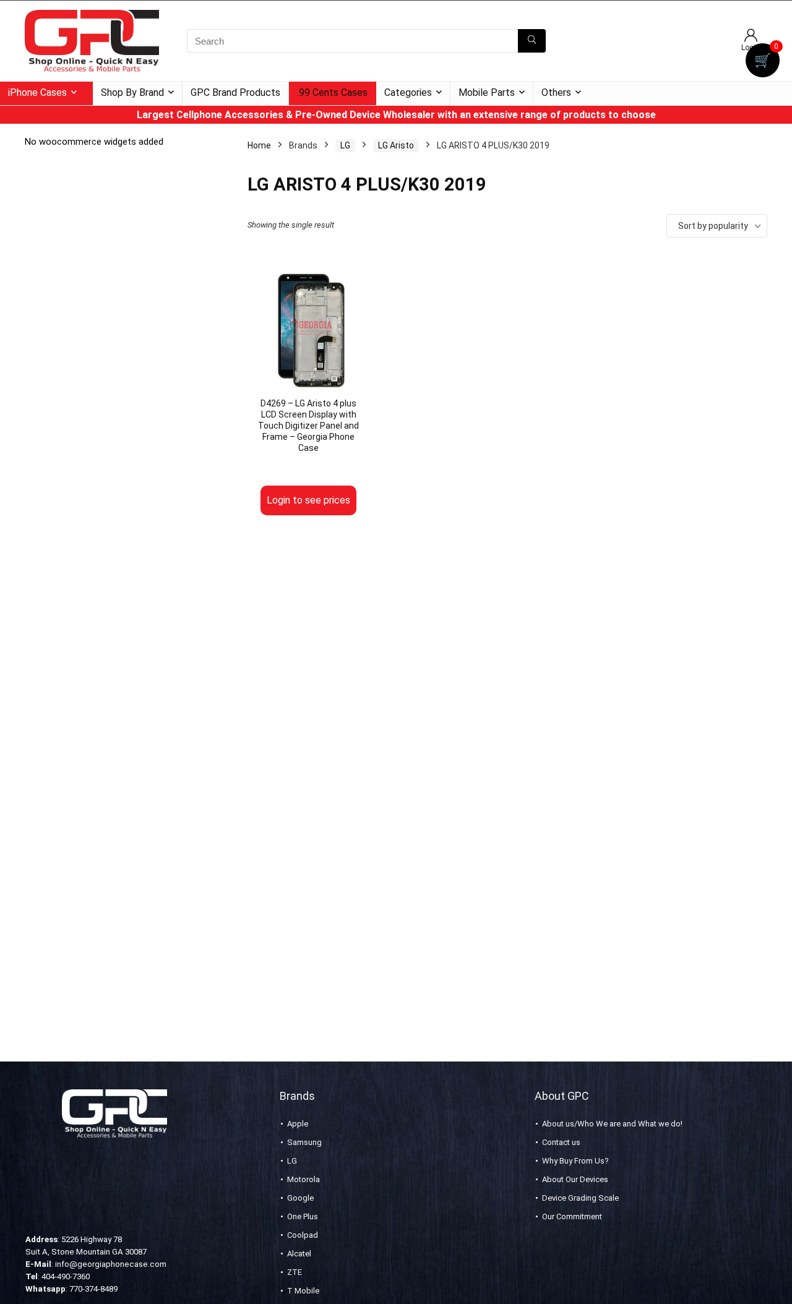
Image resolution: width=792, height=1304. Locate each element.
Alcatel (299, 1253)
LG (345, 145)
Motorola (303, 1179)
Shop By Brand (132, 92)
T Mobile (303, 1290)
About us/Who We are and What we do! (612, 1123)
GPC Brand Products (235, 92)
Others (556, 92)
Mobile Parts (486, 92)
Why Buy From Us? (575, 1160)
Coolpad (302, 1235)
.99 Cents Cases (332, 92)
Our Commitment (572, 1216)
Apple (297, 1123)
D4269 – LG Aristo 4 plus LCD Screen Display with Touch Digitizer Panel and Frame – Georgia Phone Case (308, 425)
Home (259, 145)
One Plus (302, 1216)
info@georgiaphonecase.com (110, 1264)
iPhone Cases (37, 92)
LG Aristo (396, 145)
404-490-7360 (65, 1276)
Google (300, 1198)
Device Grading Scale (580, 1198)
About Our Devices (575, 1179)
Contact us (561, 1142)
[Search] (532, 41)
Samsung (304, 1142)
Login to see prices (308, 500)
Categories (408, 92)
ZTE (294, 1272)
